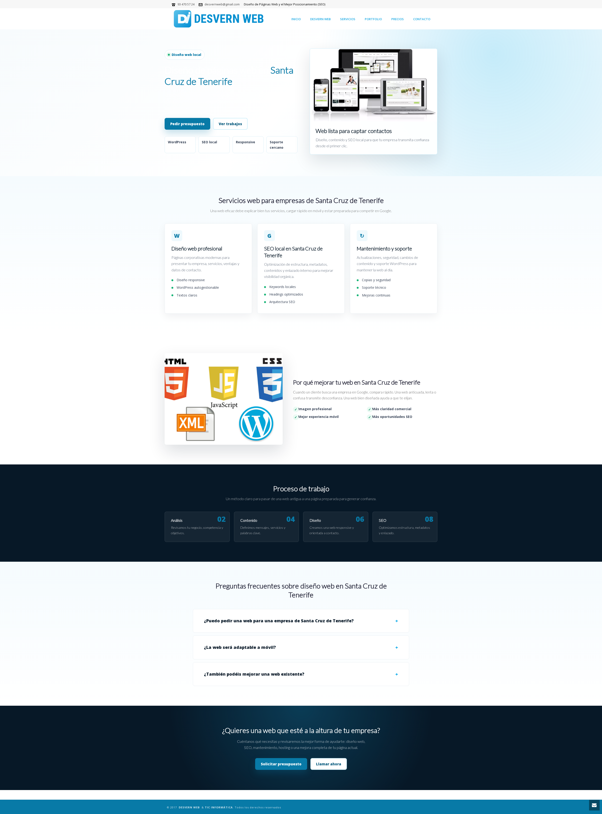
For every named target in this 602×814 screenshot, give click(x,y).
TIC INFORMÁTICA (219, 807)
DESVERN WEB (189, 807)
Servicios (347, 19)
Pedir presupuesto (187, 123)
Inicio (296, 19)
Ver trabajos (230, 123)
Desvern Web (320, 19)
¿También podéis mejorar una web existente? (254, 674)
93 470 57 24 (186, 4)
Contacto (421, 19)
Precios (397, 19)
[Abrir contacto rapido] (594, 805)
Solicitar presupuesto (281, 764)
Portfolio (373, 19)
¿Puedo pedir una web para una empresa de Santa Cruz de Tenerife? (279, 620)
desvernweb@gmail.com (222, 4)
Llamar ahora (328, 764)
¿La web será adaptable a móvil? (240, 647)
